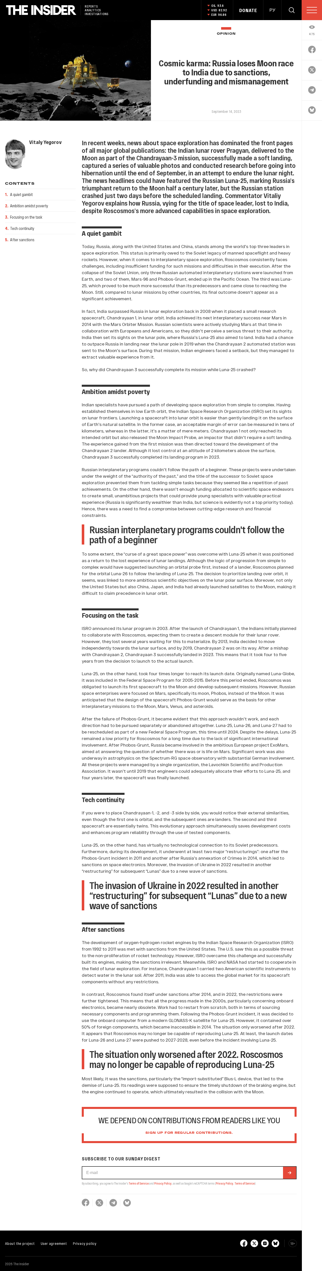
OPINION (226, 33)
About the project (20, 1243)
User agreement (54, 1243)
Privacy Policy (163, 1183)
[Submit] (289, 1173)
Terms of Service (139, 1183)
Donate (248, 10)
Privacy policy (85, 1243)
